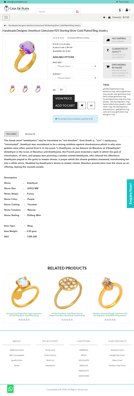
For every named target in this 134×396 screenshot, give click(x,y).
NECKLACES (84, 360)
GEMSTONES (83, 376)
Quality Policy (17, 360)
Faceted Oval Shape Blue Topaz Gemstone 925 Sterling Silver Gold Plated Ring (24, 314)
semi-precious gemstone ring (115, 112)
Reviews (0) (30, 134)
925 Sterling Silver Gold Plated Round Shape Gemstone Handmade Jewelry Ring (67, 314)
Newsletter (50, 365)
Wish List (50, 360)
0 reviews (71, 38)
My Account (50, 350)
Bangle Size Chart (117, 355)
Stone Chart (117, 360)
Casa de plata (64, 44)
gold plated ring (122, 109)
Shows (16, 365)
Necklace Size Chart (117, 365)
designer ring (109, 114)
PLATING (56, 74)
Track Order (124, 2)
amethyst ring (109, 91)
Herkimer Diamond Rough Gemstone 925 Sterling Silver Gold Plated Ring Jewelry (110, 314)
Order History (50, 355)
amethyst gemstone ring (113, 89)
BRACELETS (84, 371)
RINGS (83, 355)
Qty (54, 90)
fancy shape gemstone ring (114, 96)
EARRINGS (83, 350)
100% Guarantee (17, 350)
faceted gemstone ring (113, 99)
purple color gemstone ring (118, 94)
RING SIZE (57, 62)
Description (12, 134)
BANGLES (84, 365)
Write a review (83, 38)
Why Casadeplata (16, 355)
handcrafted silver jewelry (114, 104)
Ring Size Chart (117, 350)
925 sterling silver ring (120, 102)
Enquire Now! (130, 193)
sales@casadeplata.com (17, 2)
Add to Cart (65, 105)
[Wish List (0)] (104, 17)
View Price (63, 98)
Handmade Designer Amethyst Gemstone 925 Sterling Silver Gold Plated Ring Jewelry (44, 25)
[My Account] (127, 9)
